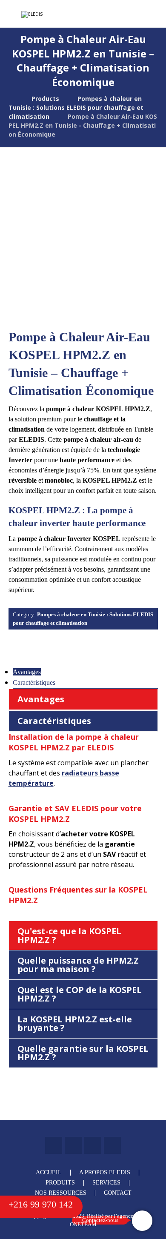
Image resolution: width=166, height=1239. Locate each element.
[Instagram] (92, 1145)
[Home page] (11, 98)
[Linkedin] (73, 1145)
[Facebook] (53, 1145)
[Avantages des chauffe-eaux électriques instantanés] (53, 14)
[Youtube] (112, 1145)
